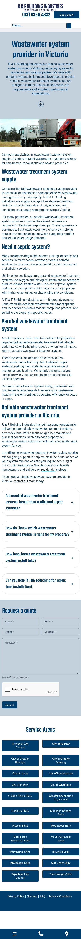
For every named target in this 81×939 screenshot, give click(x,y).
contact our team (24, 481)
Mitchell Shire (20, 825)
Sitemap (32, 896)
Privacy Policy (16, 896)
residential (48, 469)
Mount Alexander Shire (61, 838)
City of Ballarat (61, 743)
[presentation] (31, 689)
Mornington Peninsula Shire (20, 838)
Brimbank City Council (20, 745)
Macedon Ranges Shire (60, 812)
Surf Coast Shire (61, 862)
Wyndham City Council (20, 876)
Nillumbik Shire (61, 851)
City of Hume (20, 773)
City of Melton (20, 784)
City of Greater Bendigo (20, 760)
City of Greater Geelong (61, 760)
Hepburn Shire (20, 810)
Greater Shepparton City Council (61, 797)
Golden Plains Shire (20, 795)
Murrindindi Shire (20, 851)
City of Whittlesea (60, 784)
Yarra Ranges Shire (61, 874)
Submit (9, 704)
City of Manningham (61, 773)
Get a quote (67, 14)
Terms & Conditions (60, 896)
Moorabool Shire (61, 825)
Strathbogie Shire (20, 862)
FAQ (42, 896)
